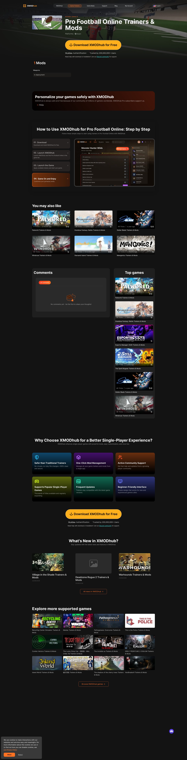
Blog (116, 6)
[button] (93, 105)
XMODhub (59, 6)
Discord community (103, 56)
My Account (129, 6)
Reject (20, 755)
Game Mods (90, 6)
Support (104, 6)
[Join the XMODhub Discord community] (171, 731)
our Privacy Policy (10, 750)
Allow (9, 755)
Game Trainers (74, 6)
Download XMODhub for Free (95, 45)
